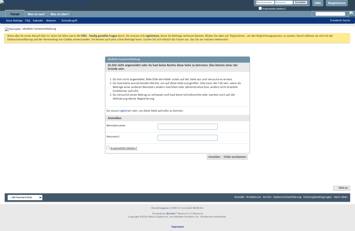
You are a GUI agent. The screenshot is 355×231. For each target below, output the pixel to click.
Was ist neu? (36, 14)
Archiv (267, 197)
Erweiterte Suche (340, 20)
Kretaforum (253, 197)
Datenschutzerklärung (287, 197)
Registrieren (336, 3)
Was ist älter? (59, 14)
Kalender (38, 20)
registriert (125, 110)
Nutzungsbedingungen (317, 197)
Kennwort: (113, 136)
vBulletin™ (171, 213)
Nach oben (341, 197)
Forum (15, 14)
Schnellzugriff (69, 20)
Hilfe (318, 3)
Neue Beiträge (14, 20)
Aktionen (51, 20)
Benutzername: (116, 125)
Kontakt (239, 197)
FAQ (27, 20)
